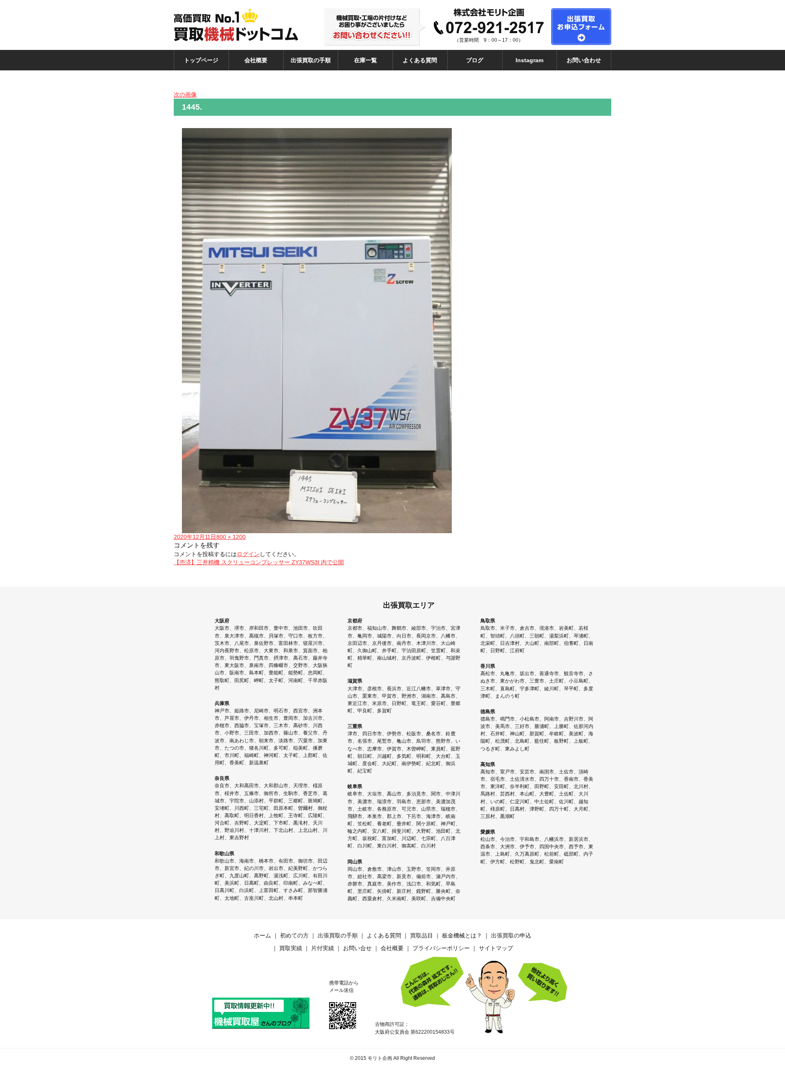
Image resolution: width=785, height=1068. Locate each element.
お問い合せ (357, 948)
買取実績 (290, 948)
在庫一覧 (365, 60)
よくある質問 (420, 60)
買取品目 (421, 935)
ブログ (474, 60)
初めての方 (294, 935)
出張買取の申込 (511, 935)
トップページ (201, 60)
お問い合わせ (584, 60)
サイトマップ (496, 948)
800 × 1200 (231, 537)
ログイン (248, 554)
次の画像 (185, 94)
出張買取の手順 (311, 60)
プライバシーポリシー (441, 948)
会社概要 (255, 60)
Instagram (529, 60)
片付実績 (322, 948)
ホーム (262, 935)
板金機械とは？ (462, 935)
